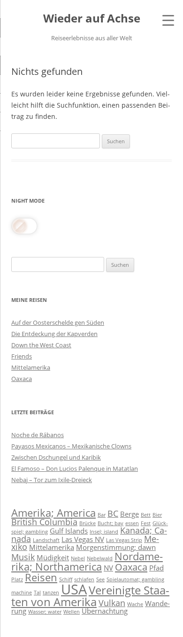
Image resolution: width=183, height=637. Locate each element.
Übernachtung (105, 610)
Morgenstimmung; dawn (116, 547)
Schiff (65, 579)
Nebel (78, 558)
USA (74, 589)
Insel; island (104, 531)
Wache (135, 604)
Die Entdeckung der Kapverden (54, 333)
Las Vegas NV (82, 539)
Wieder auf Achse (91, 18)
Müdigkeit (53, 557)
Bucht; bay (110, 523)
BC (112, 513)
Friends (21, 356)
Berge (129, 514)
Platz (17, 579)
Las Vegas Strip (124, 540)
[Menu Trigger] (168, 20)
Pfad (156, 567)
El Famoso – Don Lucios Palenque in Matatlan (74, 468)
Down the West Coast (41, 345)
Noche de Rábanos (37, 435)
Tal (37, 592)
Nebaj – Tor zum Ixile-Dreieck (51, 480)
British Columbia (44, 521)
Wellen (71, 611)
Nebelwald (100, 558)
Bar (102, 515)
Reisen (41, 577)
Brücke (87, 523)
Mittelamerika (30, 367)
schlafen (84, 579)
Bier (157, 515)
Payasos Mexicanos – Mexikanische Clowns (71, 446)
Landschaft (46, 540)
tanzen (51, 592)
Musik (23, 557)
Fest (146, 523)
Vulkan (112, 602)
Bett (146, 515)
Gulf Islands (69, 530)
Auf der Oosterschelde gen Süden (57, 322)
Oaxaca (21, 378)
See (100, 579)
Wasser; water (44, 611)
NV (108, 567)
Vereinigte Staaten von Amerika (90, 595)
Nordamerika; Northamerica (87, 561)
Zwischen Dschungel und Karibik (56, 457)
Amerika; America (53, 512)
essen (132, 523)
